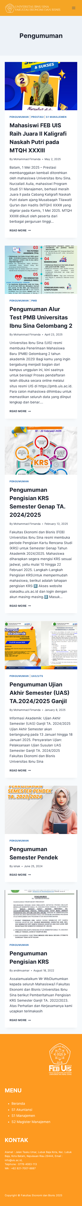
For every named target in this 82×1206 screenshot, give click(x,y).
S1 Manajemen (56, 116)
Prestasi (37, 116)
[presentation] (41, 86)
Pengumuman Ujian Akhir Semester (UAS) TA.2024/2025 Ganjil (39, 692)
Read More (20, 230)
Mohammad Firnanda (27, 159)
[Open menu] (73, 8)
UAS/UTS (37, 676)
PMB (34, 300)
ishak (17, 866)
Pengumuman (19, 116)
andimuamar (21, 970)
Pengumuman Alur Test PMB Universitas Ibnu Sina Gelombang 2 (41, 317)
